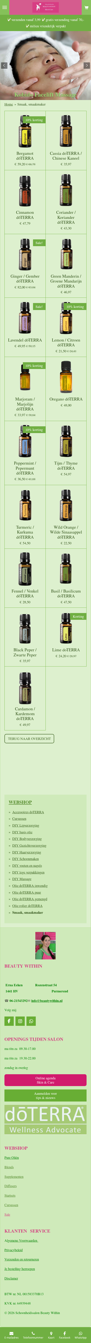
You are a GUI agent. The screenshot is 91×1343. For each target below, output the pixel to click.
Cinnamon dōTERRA (25, 215)
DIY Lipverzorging (25, 825)
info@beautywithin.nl (46, 1000)
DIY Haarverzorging (26, 852)
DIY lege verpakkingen (28, 872)
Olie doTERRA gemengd (29, 898)
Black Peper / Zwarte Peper (25, 652)
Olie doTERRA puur (26, 892)
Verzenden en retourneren (21, 1259)
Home (8, 104)
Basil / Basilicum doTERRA (66, 593)
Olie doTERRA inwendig (30, 885)
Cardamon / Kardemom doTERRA (25, 713)
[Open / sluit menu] (4, 7)
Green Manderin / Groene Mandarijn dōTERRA (66, 281)
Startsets (9, 1195)
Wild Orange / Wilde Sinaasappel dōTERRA (66, 532)
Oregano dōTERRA (66, 398)
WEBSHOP (20, 802)
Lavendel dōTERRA (25, 339)
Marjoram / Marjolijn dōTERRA (25, 403)
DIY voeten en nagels (27, 865)
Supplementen (13, 1176)
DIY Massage (21, 878)
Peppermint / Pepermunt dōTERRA (25, 468)
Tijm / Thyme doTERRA (66, 466)
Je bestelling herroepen (19, 1268)
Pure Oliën (11, 1157)
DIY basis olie (22, 832)
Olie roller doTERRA (27, 905)
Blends (9, 1167)
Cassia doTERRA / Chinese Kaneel (66, 156)
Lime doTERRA (66, 649)
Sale (7, 1214)
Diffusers (10, 1186)
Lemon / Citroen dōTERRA (66, 342)
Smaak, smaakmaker (31, 104)
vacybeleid (15, 1250)
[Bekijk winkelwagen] (86, 7)
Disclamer (11, 1278)
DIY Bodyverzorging (27, 838)
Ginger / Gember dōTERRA (25, 279)
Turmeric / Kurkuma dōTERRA (25, 532)
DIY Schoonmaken (25, 858)
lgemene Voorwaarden (22, 1240)
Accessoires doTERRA (28, 811)
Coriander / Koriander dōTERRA (66, 217)
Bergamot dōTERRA (25, 156)
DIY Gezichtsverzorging (29, 845)
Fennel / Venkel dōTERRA (25, 593)
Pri (6, 1250)
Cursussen (19, 818)
